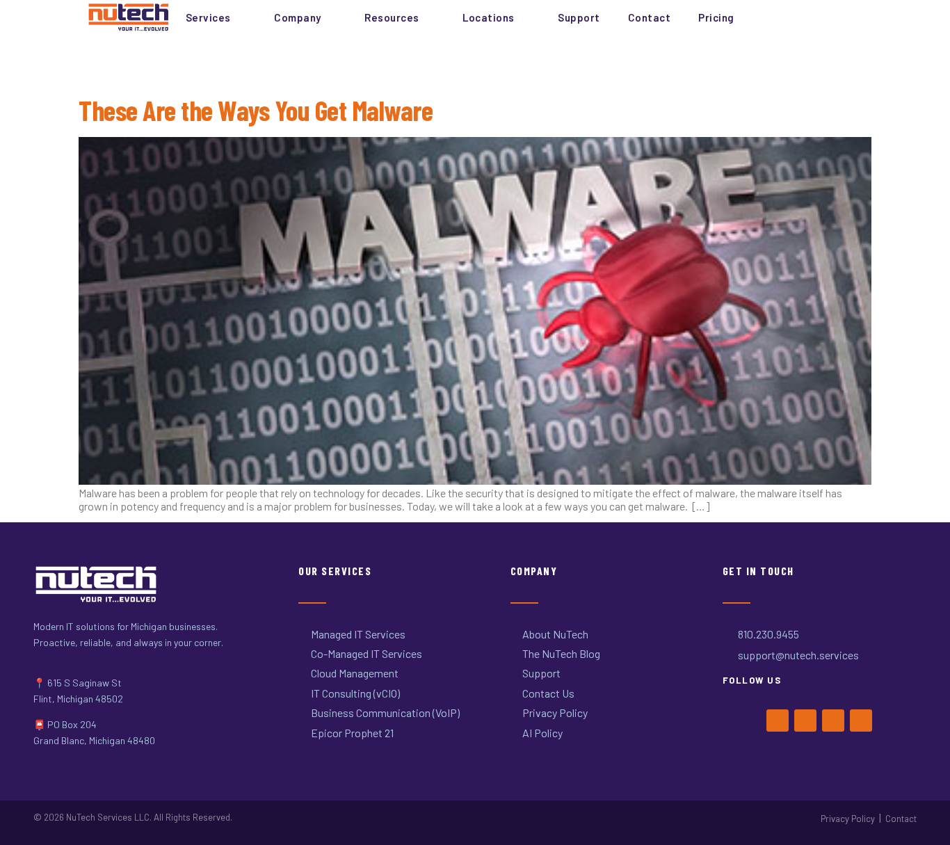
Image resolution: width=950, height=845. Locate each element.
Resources (391, 17)
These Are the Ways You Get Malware (256, 110)
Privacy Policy (848, 818)
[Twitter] (805, 720)
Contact (649, 17)
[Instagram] (833, 720)
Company (297, 17)
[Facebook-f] (777, 720)
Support (579, 17)
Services (208, 17)
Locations (488, 17)
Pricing (716, 17)
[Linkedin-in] (861, 720)
